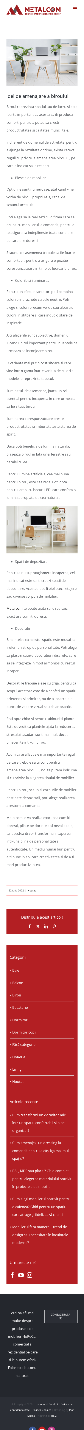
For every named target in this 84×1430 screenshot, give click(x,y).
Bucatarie (20, 1007)
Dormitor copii (24, 1032)
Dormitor (20, 1020)
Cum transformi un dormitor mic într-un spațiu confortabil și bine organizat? (39, 1123)
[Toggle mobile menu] (75, 7)
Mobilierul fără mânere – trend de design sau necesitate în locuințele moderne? (40, 1235)
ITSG (54, 1415)
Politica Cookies (42, 1410)
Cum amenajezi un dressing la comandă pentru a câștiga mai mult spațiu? (41, 1150)
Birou (16, 995)
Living (17, 1069)
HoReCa (18, 1057)
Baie (15, 970)
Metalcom (14, 608)
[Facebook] (12, 1275)
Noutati (32, 890)
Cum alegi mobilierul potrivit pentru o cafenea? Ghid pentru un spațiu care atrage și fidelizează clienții (41, 1207)
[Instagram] (29, 1275)
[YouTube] (21, 1275)
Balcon (17, 982)
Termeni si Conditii (46, 1404)
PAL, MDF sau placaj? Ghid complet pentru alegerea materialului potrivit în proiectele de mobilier (42, 1178)
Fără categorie (24, 1044)
